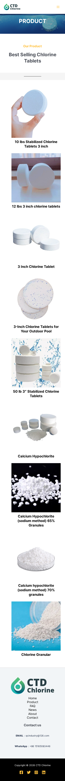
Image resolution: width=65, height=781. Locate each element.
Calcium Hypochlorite (36, 456)
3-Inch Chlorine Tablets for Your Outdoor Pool (36, 329)
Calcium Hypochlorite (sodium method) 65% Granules (36, 520)
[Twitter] (29, 772)
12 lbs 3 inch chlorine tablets (36, 206)
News (33, 710)
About (32, 714)
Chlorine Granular (36, 655)
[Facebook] (21, 772)
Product (32, 702)
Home (32, 698)
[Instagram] (36, 772)
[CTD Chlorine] (12, 6)
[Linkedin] (44, 772)
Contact (32, 717)
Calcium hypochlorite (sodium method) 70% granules (36, 590)
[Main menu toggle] (58, 6)
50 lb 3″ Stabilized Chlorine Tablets (36, 393)
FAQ (32, 706)
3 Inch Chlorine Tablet (36, 267)
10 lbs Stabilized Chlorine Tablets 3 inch (36, 144)
